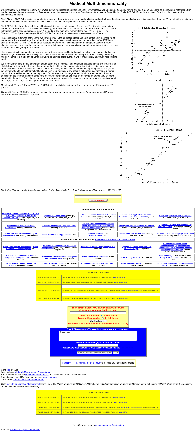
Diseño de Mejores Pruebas (53, 263)
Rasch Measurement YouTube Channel (115, 239)
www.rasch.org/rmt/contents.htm (25, 429)
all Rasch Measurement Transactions (32, 372)
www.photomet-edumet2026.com (131, 290)
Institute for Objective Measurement (23, 384)
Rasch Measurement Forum (88, 363)
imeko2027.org (123, 298)
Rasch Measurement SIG (37, 375)
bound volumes (49, 377)
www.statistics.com (119, 277)
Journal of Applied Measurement (28, 379)
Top (8, 370)
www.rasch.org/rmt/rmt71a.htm (109, 425)
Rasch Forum (127, 348)
